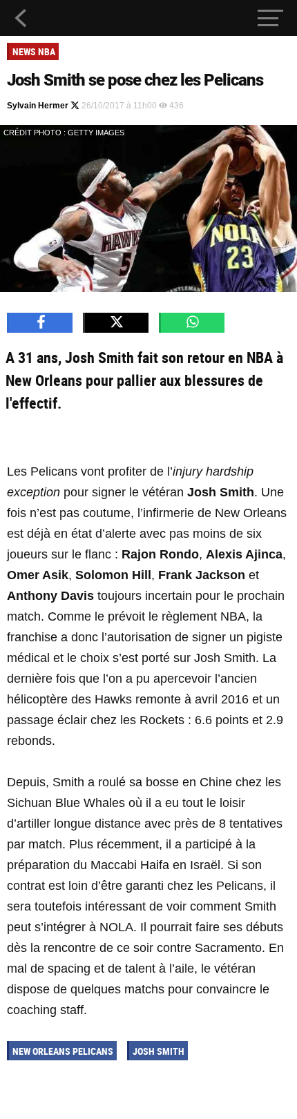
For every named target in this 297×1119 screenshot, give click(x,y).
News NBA (33, 51)
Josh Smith (158, 1051)
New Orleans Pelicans (62, 1051)
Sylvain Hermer (38, 105)
